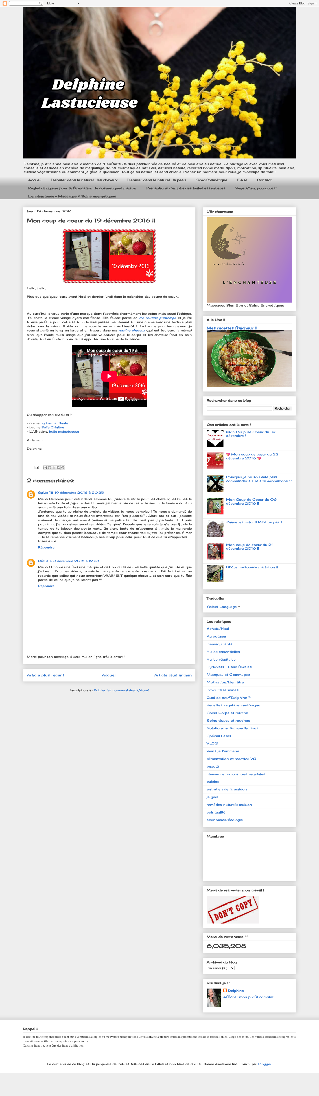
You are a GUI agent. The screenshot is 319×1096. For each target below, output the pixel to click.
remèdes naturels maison (229, 804)
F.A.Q (242, 180)
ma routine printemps (157, 318)
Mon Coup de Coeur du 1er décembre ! (250, 434)
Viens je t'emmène (223, 751)
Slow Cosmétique (211, 180)
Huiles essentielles (223, 652)
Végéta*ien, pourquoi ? (256, 188)
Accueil (34, 180)
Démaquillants (219, 644)
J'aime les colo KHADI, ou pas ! (254, 522)
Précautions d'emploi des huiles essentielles (186, 188)
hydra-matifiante (53, 423)
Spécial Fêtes (219, 736)
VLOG (212, 743)
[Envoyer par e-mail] (45, 467)
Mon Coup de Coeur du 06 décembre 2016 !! (251, 501)
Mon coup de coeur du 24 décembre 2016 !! (250, 547)
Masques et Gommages (228, 674)
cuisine (213, 781)
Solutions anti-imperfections (233, 728)
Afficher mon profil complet (248, 997)
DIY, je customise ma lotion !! (252, 567)
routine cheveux (131, 330)
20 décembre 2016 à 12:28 (74, 561)
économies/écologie (225, 820)
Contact (264, 180)
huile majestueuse (64, 431)
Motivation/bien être (225, 682)
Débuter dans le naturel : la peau (157, 180)
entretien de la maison (227, 789)
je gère (213, 797)
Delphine (236, 991)
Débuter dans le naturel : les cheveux (84, 180)
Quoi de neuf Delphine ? (229, 698)
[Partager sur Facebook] (58, 467)
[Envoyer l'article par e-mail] (36, 467)
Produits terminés (223, 690)
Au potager (217, 636)
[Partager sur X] (54, 467)
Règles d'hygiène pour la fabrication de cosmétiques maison (82, 188)
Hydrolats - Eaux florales (229, 667)
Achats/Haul (218, 629)
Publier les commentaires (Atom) (121, 690)
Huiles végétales (221, 659)
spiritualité (216, 812)
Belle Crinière (53, 427)
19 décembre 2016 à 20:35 (79, 492)
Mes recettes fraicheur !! (232, 328)
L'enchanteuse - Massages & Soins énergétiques (72, 196)
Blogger (264, 1064)
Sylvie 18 (45, 492)
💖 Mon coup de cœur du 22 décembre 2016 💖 (252, 456)
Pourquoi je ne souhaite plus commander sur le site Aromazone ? (258, 479)
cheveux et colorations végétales (236, 774)
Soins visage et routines (228, 720)
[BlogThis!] (49, 467)
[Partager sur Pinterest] (62, 467)
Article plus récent (45, 675)
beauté (213, 766)
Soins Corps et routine (227, 713)
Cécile (43, 561)
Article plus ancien (173, 675)
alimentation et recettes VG (231, 759)
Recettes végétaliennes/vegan (233, 705)
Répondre (46, 547)
